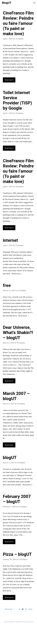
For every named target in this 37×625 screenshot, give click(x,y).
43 (26, 609)
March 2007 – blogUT (16, 396)
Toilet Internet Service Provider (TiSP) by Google (17, 100)
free (7, 285)
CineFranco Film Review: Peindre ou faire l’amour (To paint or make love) (18, 23)
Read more (9, 80)
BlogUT (6, 3)
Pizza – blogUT (17, 554)
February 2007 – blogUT (17, 499)
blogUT (10, 458)
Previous (7, 609)
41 (19, 609)
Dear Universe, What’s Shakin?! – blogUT (18, 332)
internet (10, 240)
